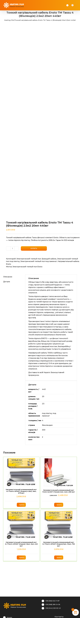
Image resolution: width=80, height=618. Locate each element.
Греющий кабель (49, 259)
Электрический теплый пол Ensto (27, 267)
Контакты (59, 617)
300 (43, 430)
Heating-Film (9, 20)
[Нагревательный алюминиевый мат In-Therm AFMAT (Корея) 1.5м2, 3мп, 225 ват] (21, 524)
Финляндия (47, 425)
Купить (34, 248)
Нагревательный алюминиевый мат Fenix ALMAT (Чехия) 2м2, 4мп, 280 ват (58, 491)
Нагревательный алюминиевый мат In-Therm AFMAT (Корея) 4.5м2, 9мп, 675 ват (21, 491)
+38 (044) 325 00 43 (53, 608)
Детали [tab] (6, 282)
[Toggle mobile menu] (78, 5)
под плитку (47, 413)
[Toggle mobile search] (75, 5)
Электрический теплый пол (28, 259)
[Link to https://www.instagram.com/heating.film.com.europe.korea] (46, 616)
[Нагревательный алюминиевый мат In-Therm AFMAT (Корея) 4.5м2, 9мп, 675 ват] (21, 471)
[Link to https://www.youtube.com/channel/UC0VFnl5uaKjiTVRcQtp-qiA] (49, 616)
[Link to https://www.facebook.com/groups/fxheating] (43, 616)
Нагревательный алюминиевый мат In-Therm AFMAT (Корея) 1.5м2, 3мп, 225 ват (21, 544)
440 (44, 389)
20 (43, 396)
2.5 (43, 404)
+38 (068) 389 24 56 (52, 604)
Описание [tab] (7, 277)
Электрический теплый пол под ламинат (38, 261)
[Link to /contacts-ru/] (52, 616)
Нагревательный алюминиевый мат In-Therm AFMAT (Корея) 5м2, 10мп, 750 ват (58, 544)
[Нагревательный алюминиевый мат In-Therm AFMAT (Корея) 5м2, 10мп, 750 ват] (59, 524)
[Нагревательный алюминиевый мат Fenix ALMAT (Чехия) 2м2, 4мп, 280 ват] (59, 472)
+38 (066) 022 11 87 (52, 601)
